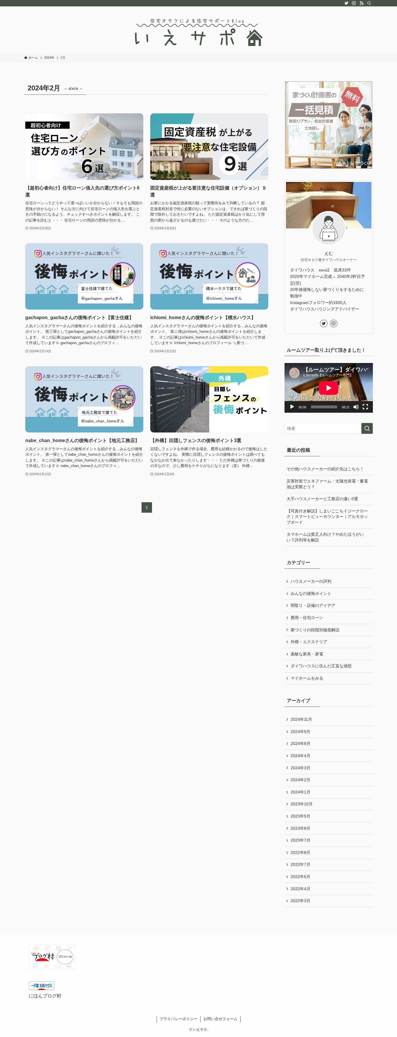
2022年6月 (300, 876)
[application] (329, 388)
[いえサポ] (198, 30)
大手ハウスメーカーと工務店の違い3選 (322, 498)
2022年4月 (300, 888)
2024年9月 (300, 731)
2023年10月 (302, 804)
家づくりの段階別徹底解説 (315, 629)
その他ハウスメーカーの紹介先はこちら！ (325, 468)
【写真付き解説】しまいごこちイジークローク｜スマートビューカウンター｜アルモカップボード (327, 517)
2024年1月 (300, 792)
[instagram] (354, 3)
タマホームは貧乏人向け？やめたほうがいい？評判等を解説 (325, 537)
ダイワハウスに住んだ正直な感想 (321, 666)
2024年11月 (301, 719)
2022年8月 (300, 852)
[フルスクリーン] (365, 407)
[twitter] (346, 3)
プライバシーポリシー (178, 1019)
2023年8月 (300, 828)
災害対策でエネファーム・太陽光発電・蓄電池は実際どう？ (327, 484)
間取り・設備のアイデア (313, 605)
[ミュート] (356, 407)
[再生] (292, 407)
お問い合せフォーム (220, 1019)
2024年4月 (300, 755)
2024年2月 (300, 779)
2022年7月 (300, 864)
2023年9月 (300, 816)
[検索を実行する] (367, 428)
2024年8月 (300, 743)
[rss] (361, 3)
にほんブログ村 (45, 995)
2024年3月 (300, 768)
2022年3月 (300, 900)
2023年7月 (300, 840)
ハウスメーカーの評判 (311, 581)
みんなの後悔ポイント (311, 593)
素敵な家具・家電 (307, 654)
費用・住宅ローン (307, 617)
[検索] (369, 3)
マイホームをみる (307, 678)
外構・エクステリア (309, 641)
